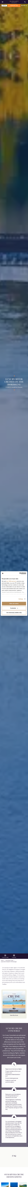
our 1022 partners (11, 581)
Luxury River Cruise (9, 960)
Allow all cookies (14, 603)
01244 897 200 (14, 5)
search (25, 2)
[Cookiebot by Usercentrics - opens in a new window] (19, 573)
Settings (21, 599)
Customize (13, 608)
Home (2, 960)
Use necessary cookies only (14, 612)
